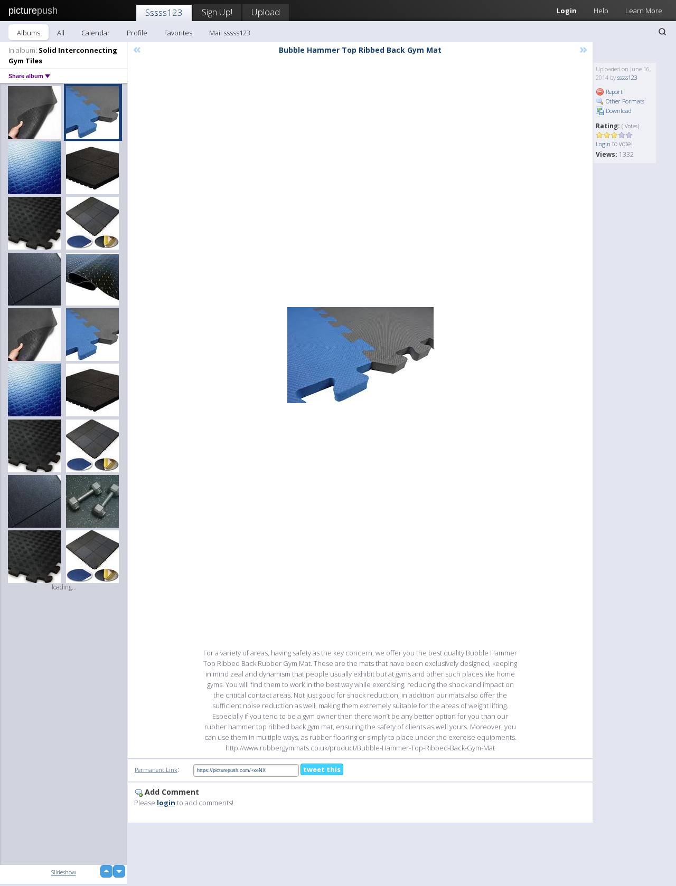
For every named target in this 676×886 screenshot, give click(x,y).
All (60, 32)
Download (618, 111)
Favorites (178, 32)
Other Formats (624, 101)
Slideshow (63, 872)
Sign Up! (217, 12)
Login (567, 10)
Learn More (643, 10)
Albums (28, 32)
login (166, 802)
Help (601, 10)
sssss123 (627, 77)
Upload (265, 12)
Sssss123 (164, 12)
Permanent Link (156, 770)
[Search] (662, 31)
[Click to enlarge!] (360, 355)
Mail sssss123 (229, 32)
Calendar (95, 32)
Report (613, 92)
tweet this (322, 769)
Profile (137, 32)
